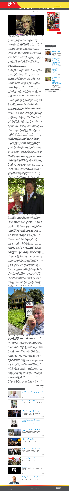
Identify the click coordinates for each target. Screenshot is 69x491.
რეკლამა (37, 488)
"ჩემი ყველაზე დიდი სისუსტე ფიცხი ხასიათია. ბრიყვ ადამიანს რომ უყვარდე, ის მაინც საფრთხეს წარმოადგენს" (32, 392)
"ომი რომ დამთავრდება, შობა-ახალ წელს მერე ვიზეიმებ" (31, 430)
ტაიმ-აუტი (44, 8)
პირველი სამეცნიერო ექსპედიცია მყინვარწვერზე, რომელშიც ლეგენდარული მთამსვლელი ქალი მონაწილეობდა (56, 71)
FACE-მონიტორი (36, 8)
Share (9, 387)
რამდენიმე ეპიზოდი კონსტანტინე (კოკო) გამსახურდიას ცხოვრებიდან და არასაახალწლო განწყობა (31, 411)
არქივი (59, 33)
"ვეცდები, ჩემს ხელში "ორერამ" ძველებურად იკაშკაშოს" (31, 449)
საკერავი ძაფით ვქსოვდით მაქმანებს (29, 400)
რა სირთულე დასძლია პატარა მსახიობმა (56, 52)
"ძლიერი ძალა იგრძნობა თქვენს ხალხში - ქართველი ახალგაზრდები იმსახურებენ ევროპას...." (32, 477)
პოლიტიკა (15, 8)
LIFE (24, 8)
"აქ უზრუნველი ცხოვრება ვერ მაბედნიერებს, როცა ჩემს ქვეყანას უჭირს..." (32, 458)
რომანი (52, 8)
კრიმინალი (29, 8)
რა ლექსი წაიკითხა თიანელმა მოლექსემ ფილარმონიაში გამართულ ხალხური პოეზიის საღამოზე (31, 420)
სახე (48, 8)
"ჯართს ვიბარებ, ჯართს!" (27, 467)
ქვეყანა (21, 8)
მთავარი (10, 8)
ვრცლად (42, 397)
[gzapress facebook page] (60, 3)
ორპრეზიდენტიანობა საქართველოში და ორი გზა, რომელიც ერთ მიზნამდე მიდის (32, 439)
